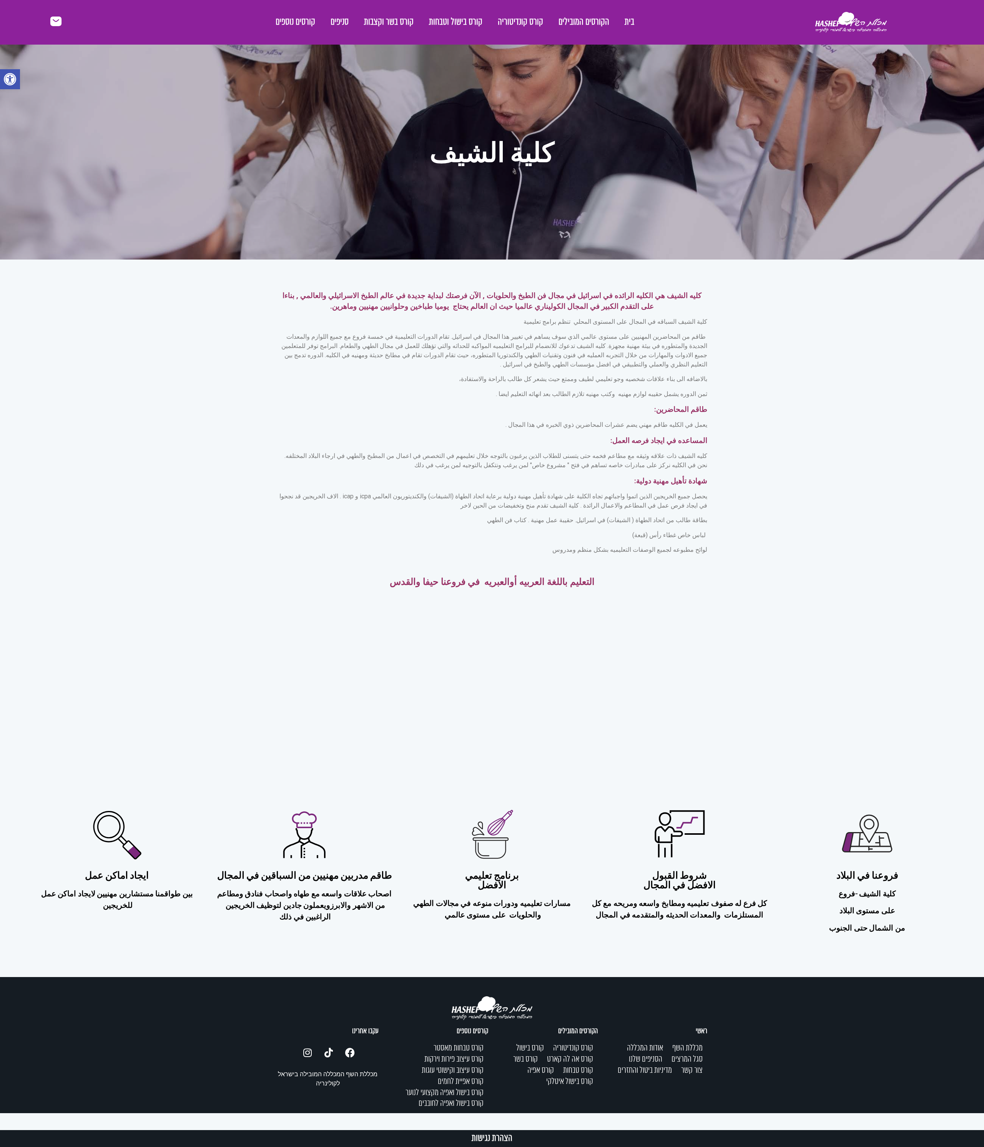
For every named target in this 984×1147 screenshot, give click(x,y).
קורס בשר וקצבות (389, 22)
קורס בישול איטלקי (569, 1081)
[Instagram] (307, 1052)
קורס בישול (530, 1048)
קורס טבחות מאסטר (459, 1048)
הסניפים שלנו (645, 1059)
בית (629, 22)
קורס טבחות (578, 1070)
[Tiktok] (328, 1052)
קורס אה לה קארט (570, 1059)
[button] (10, 79)
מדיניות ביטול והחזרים (645, 1070)
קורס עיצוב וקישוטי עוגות (453, 1070)
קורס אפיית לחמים (461, 1081)
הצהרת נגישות (492, 1139)
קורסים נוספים (295, 22)
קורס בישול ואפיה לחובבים (451, 1103)
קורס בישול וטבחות (455, 22)
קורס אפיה (540, 1070)
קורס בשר (525, 1059)
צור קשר (692, 1070)
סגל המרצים (687, 1059)
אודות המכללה (645, 1048)
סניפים (340, 22)
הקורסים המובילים (583, 22)
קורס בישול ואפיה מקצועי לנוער (445, 1092)
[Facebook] (349, 1052)
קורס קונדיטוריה (520, 22)
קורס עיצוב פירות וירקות (454, 1059)
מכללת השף (687, 1048)
